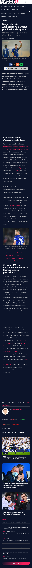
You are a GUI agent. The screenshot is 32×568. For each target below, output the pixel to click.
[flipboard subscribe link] (6, 424)
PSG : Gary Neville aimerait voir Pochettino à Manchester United (14, 513)
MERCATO (4, 6)
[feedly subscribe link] (22, 419)
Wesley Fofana (15, 362)
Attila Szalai (7, 364)
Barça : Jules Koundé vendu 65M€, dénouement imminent (15, 552)
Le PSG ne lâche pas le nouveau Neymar (13, 547)
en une (8, 522)
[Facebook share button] (11, 64)
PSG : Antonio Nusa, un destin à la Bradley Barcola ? (16, 534)
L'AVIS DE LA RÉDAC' (12, 16)
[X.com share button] (14, 64)
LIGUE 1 (22, 6)
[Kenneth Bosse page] (5, 411)
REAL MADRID (5, 9)
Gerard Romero (14, 205)
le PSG (23, 343)
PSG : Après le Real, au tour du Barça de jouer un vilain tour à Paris (15, 527)
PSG (18, 6)
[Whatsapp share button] (21, 64)
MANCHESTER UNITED (7, 13)
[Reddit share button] (17, 64)
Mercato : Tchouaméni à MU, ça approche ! (14, 558)
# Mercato (6, 429)
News (5, 453)
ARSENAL (22, 13)
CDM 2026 (10, 6)
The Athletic (16, 171)
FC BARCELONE (14, 9)
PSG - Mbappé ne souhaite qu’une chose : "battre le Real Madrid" (14, 458)
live (12, 522)
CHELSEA (16, 13)
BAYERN (3, 16)
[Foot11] (9, 2)
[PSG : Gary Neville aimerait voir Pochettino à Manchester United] (16, 501)
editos (24, 522)
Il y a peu (22, 168)
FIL (4, 522)
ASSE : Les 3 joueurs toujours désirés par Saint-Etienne (15, 541)
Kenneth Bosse (9, 38)
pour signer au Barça (10, 351)
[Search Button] (26, 2)
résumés (17, 522)
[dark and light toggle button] (29, 11)
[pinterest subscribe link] (16, 424)
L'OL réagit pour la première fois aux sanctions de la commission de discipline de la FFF (15, 485)
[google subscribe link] (13, 419)
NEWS (5, 21)
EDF (15, 6)
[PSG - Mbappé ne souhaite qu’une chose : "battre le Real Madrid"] (16, 446)
